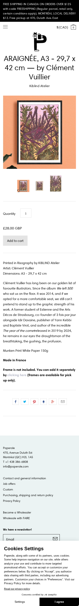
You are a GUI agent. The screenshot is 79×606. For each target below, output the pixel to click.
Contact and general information (24, 478)
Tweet (25, 401)
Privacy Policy (11, 501)
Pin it (34, 401)
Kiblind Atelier (39, 86)
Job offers (9, 484)
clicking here (17, 375)
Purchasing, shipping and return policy (28, 495)
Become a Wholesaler (17, 512)
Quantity (9, 214)
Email (63, 401)
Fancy (43, 401)
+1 (53, 401)
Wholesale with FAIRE (16, 518)
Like (15, 401)
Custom (8, 489)
